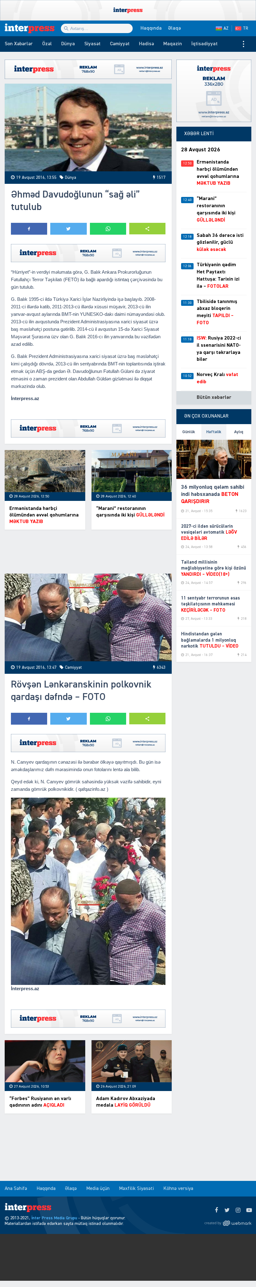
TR (245, 28)
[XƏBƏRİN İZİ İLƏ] (33, 28)
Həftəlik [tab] (213, 432)
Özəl (47, 44)
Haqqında (151, 28)
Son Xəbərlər (19, 44)
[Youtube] (249, 1210)
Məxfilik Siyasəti (136, 1188)
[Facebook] (216, 1210)
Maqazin (172, 44)
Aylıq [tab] (238, 432)
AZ (226, 28)
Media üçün (98, 1188)
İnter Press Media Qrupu (54, 1218)
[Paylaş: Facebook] (29, 229)
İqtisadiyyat (204, 44)
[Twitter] (227, 1210)
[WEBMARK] (227, 1223)
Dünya (68, 44)
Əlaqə (174, 28)
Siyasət (92, 44)
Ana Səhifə (16, 1188)
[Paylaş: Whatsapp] (108, 229)
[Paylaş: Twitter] (68, 229)
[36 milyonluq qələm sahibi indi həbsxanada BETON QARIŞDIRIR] (213, 459)
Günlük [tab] (188, 432)
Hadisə (146, 44)
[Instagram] (238, 1210)
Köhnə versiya (178, 1188)
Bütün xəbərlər (214, 397)
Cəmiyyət (120, 44)
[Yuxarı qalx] (239, 1270)
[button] (147, 228)
